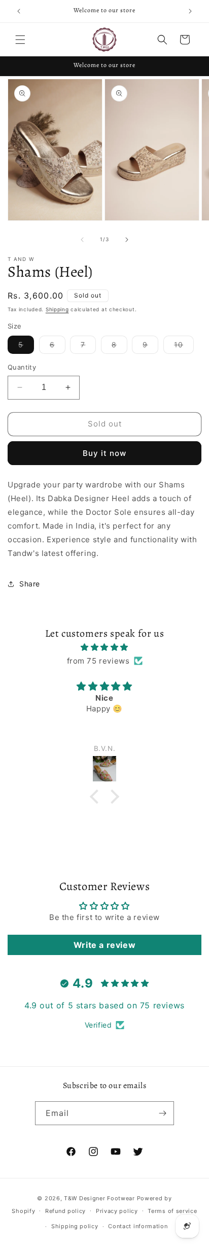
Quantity (22, 367)
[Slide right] (127, 239)
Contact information (137, 1226)
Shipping (57, 309)
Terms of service (172, 1210)
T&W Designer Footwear (99, 1198)
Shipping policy (74, 1226)
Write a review (104, 945)
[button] (20, 39)
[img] (104, 647)
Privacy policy (117, 1210)
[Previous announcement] (19, 11)
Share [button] (29, 583)
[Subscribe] (162, 1113)
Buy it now (104, 453)
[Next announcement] (190, 11)
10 (184, 347)
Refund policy (65, 1210)
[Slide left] (82, 239)
